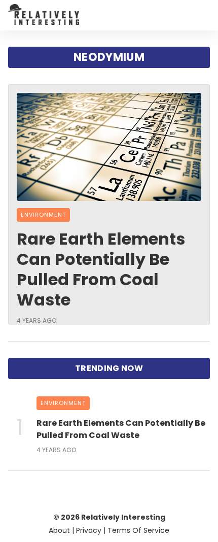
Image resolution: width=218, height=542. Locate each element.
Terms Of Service (138, 530)
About (59, 530)
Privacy (88, 530)
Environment (43, 215)
